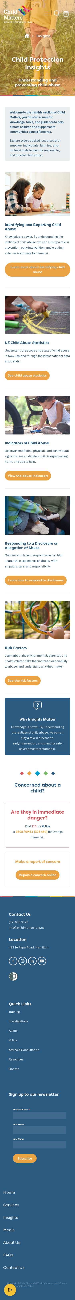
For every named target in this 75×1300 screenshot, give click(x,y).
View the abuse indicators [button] (28, 476)
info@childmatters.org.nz (26, 928)
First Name (18, 1124)
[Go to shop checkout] (66, 13)
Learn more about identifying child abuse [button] (38, 269)
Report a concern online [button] (37, 875)
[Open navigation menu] (47, 13)
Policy (13, 1040)
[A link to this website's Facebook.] (13, 961)
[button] (57, 13)
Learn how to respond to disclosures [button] (36, 580)
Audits (13, 1031)
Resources (16, 1059)
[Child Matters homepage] (23, 13)
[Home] (27, 36)
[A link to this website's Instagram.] (22, 961)
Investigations (18, 1021)
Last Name (18, 1139)
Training (14, 1012)
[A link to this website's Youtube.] (42, 961)
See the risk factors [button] (23, 680)
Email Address (21, 1109)
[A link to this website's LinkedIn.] (32, 961)
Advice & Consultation (24, 1050)
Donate (14, 1069)
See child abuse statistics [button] (27, 375)
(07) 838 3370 (18, 922)
